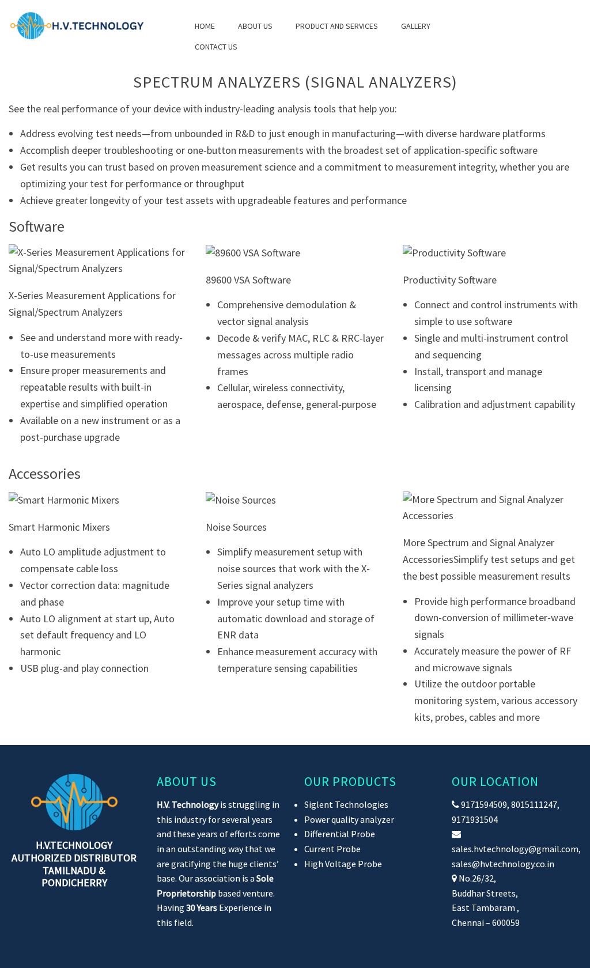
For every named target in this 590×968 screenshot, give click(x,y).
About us (255, 26)
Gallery (415, 26)
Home (205, 26)
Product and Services (337, 26)
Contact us (216, 46)
